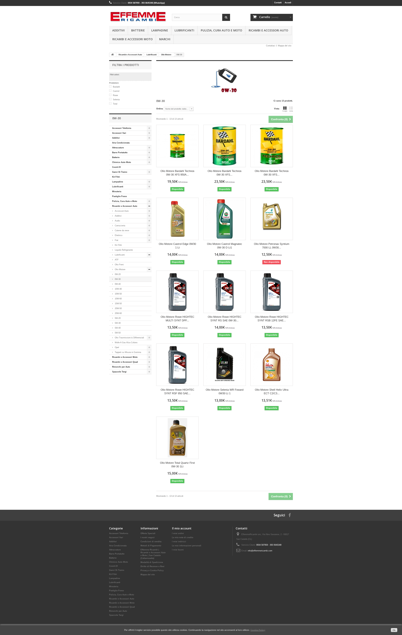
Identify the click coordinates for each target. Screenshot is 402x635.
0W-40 (117, 284)
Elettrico (118, 235)
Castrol (116, 91)
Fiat (116, 240)
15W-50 (118, 303)
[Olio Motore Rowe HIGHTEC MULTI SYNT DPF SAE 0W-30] (177, 291)
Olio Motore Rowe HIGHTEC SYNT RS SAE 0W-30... (224, 318)
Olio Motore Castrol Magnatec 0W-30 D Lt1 (224, 245)
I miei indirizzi (179, 541)
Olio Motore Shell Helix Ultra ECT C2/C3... (271, 391)
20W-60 (118, 313)
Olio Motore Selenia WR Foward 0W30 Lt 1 (224, 391)
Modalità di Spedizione (152, 562)
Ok (394, 630)
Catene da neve (121, 230)
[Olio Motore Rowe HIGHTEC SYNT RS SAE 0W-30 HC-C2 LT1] (224, 291)
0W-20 (117, 274)
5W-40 (117, 328)
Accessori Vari (119, 133)
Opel (116, 347)
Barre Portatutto (120, 152)
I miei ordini (178, 533)
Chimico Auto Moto (121, 162)
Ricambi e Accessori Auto (268, 30)
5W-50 (117, 333)
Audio (117, 221)
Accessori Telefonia (121, 128)
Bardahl (116, 87)
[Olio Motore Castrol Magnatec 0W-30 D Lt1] (224, 219)
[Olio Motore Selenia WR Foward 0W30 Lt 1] (224, 364)
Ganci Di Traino (119, 172)
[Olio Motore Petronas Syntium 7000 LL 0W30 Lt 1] (271, 219)
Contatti (278, 2)
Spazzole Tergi (119, 372)
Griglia (284, 111)
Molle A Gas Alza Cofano (125, 342)
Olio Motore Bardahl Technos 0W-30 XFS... (225, 173)
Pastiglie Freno (119, 196)
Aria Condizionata (121, 143)
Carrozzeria (119, 225)
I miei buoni (178, 550)
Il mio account (181, 528)
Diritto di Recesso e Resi (152, 566)
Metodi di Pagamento (151, 545)
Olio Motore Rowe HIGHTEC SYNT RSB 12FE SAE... (271, 318)
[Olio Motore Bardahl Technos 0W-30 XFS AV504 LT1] (224, 146)
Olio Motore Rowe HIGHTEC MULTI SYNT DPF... (177, 318)
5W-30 (117, 323)
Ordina (159, 108)
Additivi (118, 30)
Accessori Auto (121, 211)
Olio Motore (119, 269)
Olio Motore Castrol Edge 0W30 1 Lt (177, 245)
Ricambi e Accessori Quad (125, 362)
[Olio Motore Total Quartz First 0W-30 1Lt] (177, 437)
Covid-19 (116, 167)
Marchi (164, 39)
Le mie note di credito (182, 537)
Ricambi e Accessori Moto (132, 39)
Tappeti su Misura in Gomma (127, 352)
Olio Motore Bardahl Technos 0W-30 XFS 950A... (177, 173)
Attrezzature (118, 147)
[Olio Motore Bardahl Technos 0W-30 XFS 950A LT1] (177, 146)
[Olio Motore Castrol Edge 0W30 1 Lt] (177, 219)
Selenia (116, 99)
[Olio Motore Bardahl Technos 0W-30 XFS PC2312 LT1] (271, 146)
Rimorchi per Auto (121, 367)
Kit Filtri (116, 177)
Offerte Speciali (148, 533)
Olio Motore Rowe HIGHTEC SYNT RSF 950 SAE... (177, 391)
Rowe (115, 95)
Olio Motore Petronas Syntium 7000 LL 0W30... (271, 245)
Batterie (138, 30)
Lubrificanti (184, 30)
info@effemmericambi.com (260, 551)
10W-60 (118, 298)
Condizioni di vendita (151, 541)
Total (115, 104)
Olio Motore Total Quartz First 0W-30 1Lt (177, 464)
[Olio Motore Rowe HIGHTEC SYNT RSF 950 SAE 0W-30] (177, 364)
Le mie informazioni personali (186, 545)
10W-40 (118, 289)
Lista (291, 111)
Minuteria (116, 191)
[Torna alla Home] (112, 55)
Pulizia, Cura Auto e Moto (221, 30)
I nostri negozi (148, 537)
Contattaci (270, 45)
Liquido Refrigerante (123, 250)
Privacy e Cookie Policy (152, 570)
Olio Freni (119, 264)
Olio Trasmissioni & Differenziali (129, 337)
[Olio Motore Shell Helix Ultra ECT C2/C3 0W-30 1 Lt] (271, 364)
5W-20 (117, 318)
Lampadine (159, 30)
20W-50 (118, 308)
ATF (116, 259)
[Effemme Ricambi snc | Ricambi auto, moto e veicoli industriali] (138, 15)
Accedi (288, 2)
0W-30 (117, 279)
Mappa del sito (284, 45)
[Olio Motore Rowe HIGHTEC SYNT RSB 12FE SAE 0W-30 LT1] (271, 291)
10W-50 (118, 294)
